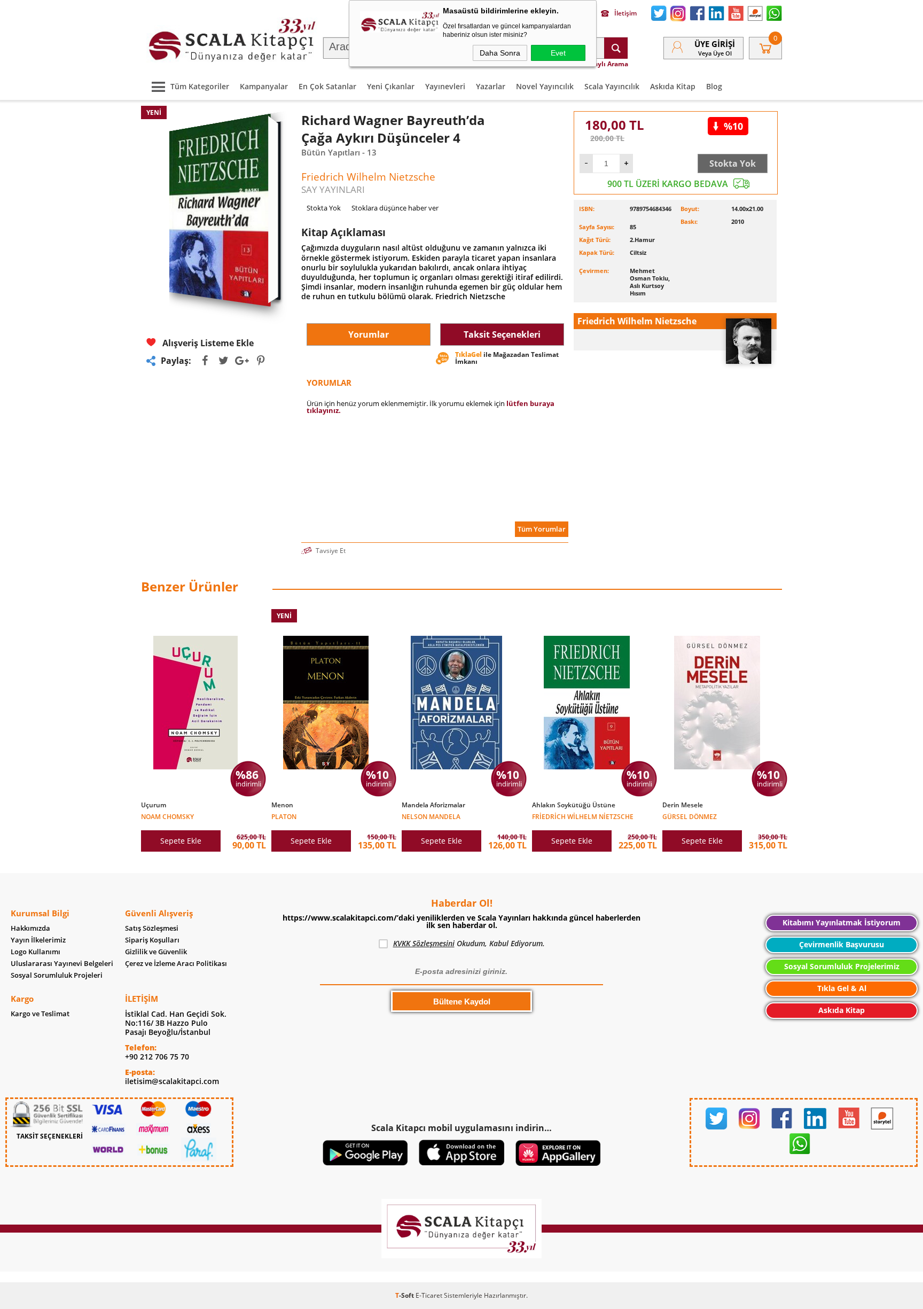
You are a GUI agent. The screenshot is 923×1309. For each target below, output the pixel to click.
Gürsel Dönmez (689, 816)
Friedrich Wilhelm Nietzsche (582, 816)
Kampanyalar (264, 86)
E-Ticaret (429, 1295)
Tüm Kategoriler (199, 86)
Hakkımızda (30, 928)
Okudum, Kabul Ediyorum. (469, 943)
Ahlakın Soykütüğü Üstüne (573, 805)
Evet (558, 53)
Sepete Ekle (180, 841)
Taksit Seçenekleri (502, 334)
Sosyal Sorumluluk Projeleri (57, 975)
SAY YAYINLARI (333, 189)
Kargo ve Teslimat (40, 1013)
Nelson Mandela (431, 816)
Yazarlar (490, 86)
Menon (282, 805)
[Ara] (616, 48)
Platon (283, 816)
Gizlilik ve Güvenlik (156, 951)
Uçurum (153, 805)
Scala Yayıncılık (611, 86)
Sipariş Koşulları (152, 940)
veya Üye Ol (715, 53)
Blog (714, 86)
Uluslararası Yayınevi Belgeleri (62, 963)
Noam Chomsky (167, 816)
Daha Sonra (500, 53)
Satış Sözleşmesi (151, 928)
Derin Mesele (682, 805)
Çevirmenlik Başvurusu (841, 944)
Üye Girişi (714, 43)
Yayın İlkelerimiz (38, 940)
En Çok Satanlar (327, 86)
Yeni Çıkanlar (390, 86)
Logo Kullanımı (35, 951)
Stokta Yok (732, 163)
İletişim (625, 13)
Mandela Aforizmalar (433, 805)
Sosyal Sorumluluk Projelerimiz (841, 966)
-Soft (405, 1295)
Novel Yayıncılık (545, 86)
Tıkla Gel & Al (841, 988)
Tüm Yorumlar (542, 529)
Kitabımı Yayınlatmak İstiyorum (842, 922)
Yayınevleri (445, 86)
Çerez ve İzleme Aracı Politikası (176, 963)
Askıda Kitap (672, 86)
